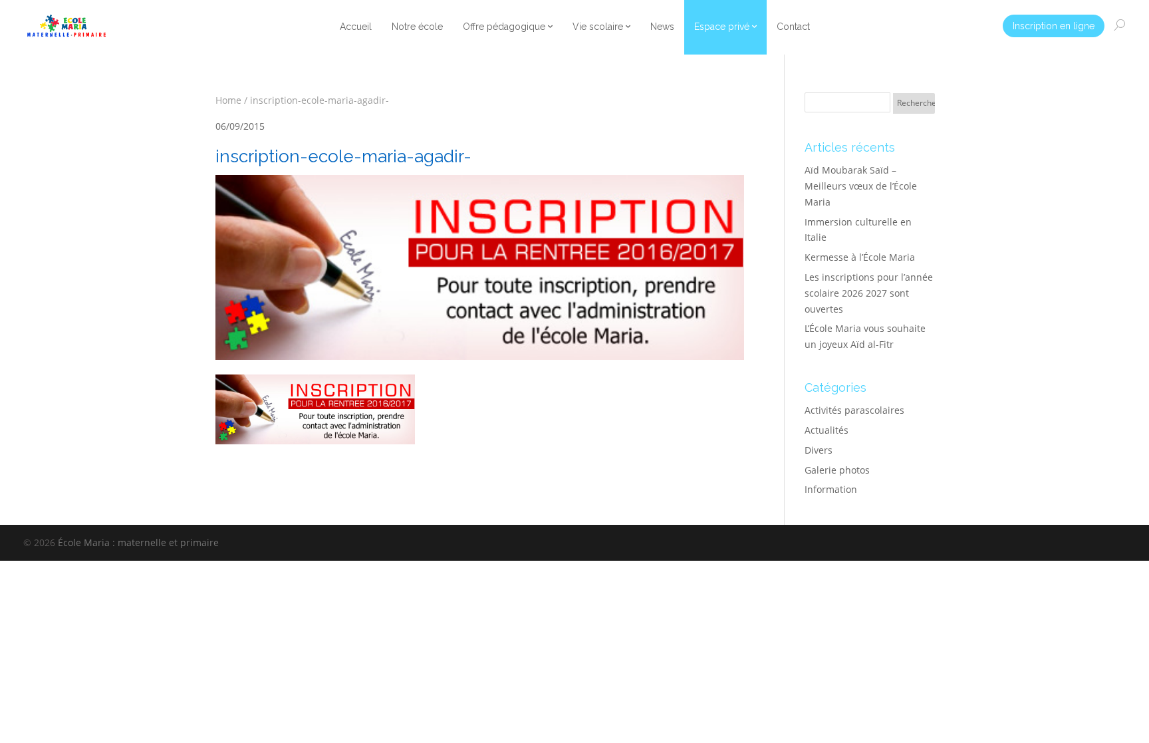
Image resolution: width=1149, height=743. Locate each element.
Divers (818, 450)
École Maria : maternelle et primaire (138, 542)
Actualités (826, 430)
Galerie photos (837, 470)
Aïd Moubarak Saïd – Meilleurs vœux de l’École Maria (861, 186)
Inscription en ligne (1053, 26)
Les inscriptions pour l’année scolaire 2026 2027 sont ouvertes (869, 293)
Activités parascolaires (854, 410)
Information (831, 489)
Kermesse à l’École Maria (860, 257)
